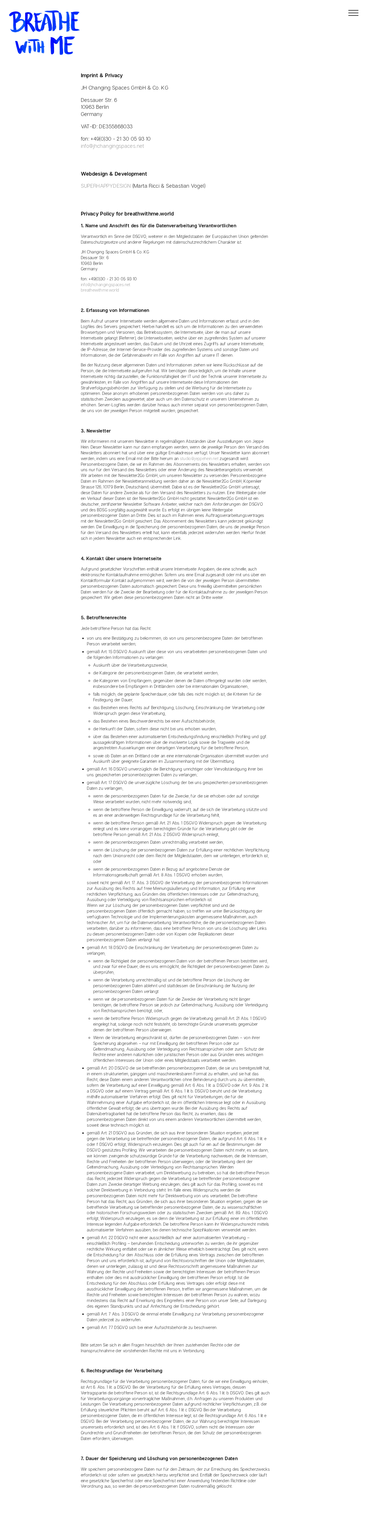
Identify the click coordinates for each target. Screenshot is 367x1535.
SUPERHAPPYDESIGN (106, 186)
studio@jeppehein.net (199, 458)
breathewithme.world (100, 290)
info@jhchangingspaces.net (112, 146)
